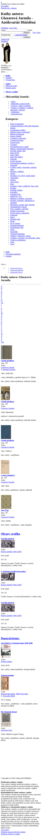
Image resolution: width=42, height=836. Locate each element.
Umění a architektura (18, 240)
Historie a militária (17, 172)
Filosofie (13, 159)
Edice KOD (14, 153)
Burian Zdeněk (15, 136)
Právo (12, 217)
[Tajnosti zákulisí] (5, 690)
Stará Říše (14, 232)
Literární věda (15, 194)
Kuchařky (14, 192)
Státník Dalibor (6, 662)
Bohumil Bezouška (8, 694)
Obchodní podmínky (13, 254)
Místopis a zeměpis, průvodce (21, 198)
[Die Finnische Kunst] (6, 726)
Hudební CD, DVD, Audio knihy (22, 176)
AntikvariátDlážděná (5, 40)
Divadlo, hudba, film (18, 151)
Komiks (13, 188)
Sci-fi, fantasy (15, 223)
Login (3, 30)
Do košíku (5, 6)
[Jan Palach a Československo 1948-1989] (6, 657)
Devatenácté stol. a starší (19, 147)
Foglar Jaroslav (15, 161)
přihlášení (4, 28)
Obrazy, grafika (10, 533)
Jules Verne (14, 182)
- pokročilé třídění (20, 35)
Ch (2, 303)
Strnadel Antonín (9, 370)
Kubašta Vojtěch (16, 190)
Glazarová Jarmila (7, 367)
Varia (12, 242)
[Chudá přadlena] (6, 359)
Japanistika (14, 178)
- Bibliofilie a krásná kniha (20, 104)
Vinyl (12, 244)
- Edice (13, 102)
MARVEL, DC (16, 196)
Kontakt (9, 256)
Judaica (13, 180)
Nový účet (36, 33)
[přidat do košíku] (6, 363)
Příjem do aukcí (11, 86)
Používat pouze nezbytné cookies (13, 832)
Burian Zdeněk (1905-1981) (11, 552)
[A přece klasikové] (5, 473)
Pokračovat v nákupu (9, 8)
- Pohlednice (14, 112)
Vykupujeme (10, 80)
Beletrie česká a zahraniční (20, 132)
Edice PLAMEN (16, 157)
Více (2, 830)
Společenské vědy (17, 228)
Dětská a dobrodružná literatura (21, 149)
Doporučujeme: (10, 638)
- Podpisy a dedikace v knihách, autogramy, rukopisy (22, 109)
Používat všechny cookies (10, 834)
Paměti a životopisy (17, 211)
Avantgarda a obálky (18, 130)
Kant (12, 184)
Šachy (12, 221)
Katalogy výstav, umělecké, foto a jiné (24, 186)
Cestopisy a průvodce (18, 138)
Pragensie (13, 215)
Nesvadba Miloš (9, 696)
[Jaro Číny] (6, 508)
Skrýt (7, 830)
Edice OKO (14, 155)
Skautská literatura (17, 225)
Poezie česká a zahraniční (19, 213)
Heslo (30, 30)
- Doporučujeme (16, 114)
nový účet (13, 28)
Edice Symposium (17, 124)
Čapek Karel (15, 142)
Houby (12, 174)
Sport (12, 230)
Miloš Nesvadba (22, 694)
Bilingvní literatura (17, 134)
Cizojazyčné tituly (17, 140)
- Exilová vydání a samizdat (20, 106)
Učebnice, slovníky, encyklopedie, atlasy (25, 238)
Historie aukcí (11, 88)
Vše (2, 342)
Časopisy (13, 145)
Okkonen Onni (6, 730)
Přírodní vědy (15, 219)
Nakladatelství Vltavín (18, 207)
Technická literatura (17, 234)
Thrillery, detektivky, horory (20, 236)
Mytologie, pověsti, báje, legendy (22, 205)
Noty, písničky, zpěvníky (19, 209)
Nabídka (9, 78)
